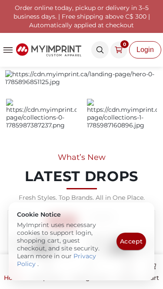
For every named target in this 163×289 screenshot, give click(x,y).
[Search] (100, 49)
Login (145, 49)
